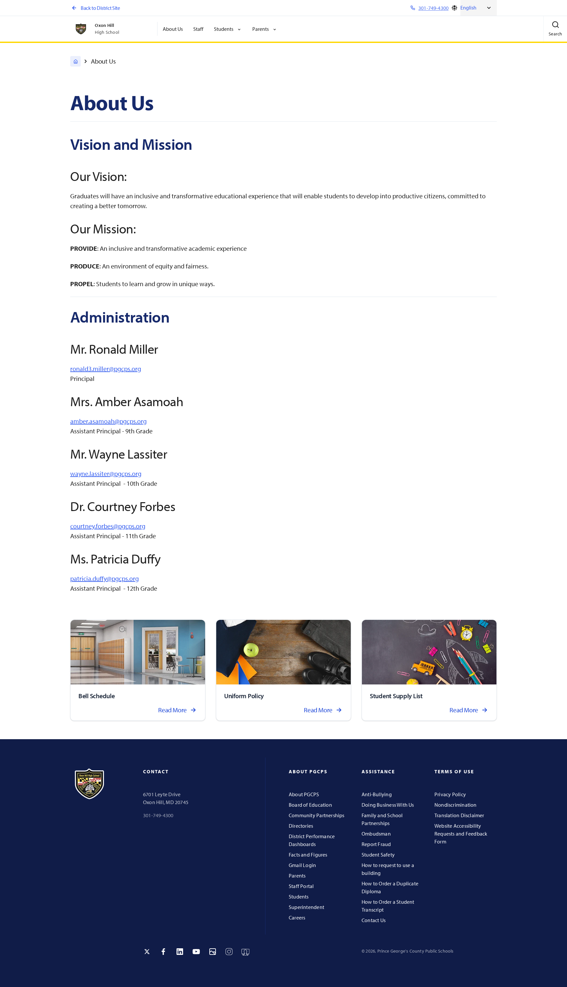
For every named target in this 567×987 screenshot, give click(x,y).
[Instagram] (229, 952)
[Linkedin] (180, 952)
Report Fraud (376, 844)
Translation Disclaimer (459, 815)
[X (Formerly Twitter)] (147, 952)
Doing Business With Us (388, 804)
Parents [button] (260, 29)
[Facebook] (163, 952)
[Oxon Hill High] (75, 61)
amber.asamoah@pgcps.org (108, 421)
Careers (297, 917)
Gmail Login (302, 865)
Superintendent (306, 907)
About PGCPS (304, 794)
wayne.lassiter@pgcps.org (105, 473)
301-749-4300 (158, 815)
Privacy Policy (450, 794)
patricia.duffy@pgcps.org (104, 578)
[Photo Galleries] (213, 952)
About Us (173, 29)
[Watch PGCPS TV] (245, 952)
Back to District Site (100, 8)
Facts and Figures (308, 854)
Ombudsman (376, 833)
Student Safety (378, 854)
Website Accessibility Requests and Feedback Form (460, 833)
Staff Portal (301, 886)
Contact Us (374, 920)
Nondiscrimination (455, 804)
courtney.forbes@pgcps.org (107, 526)
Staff (198, 29)
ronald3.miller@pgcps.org (105, 369)
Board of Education (310, 804)
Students (299, 896)
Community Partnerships (317, 815)
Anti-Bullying (377, 794)
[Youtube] (196, 952)
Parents (297, 875)
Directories (301, 825)
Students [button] (223, 29)
